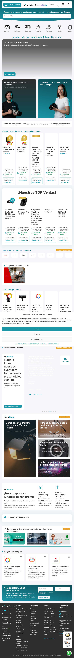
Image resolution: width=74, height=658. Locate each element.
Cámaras (32, 609)
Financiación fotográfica (19, 625)
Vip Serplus (19, 617)
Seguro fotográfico (21, 615)
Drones (32, 620)
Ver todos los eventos (12, 406)
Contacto (4, 619)
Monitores (33, 625)
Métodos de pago (21, 629)
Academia (6, 628)
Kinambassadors (6, 635)
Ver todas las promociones (64, 347)
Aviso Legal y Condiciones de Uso (49, 343)
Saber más (66, 528)
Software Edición (35, 623)
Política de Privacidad (33, 343)
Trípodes (32, 616)
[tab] (42, 411)
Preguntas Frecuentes (22, 609)
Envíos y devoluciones (20, 632)
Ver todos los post (64, 417)
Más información (36, 403)
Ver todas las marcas (50, 639)
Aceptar (37, 329)
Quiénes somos (6, 617)
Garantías (18, 620)
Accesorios (33, 630)
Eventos (4, 640)
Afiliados (18, 622)
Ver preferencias (37, 339)
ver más (9, 74)
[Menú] (71, 633)
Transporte (33, 618)
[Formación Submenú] (9, 633)
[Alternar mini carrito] (68, 4)
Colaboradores (6, 638)
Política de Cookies (20, 343)
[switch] (68, 646)
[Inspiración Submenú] (9, 631)
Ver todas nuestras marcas (64, 250)
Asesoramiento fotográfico (20, 612)
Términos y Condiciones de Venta (22, 644)
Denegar (37, 334)
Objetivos (33, 613)
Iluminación (33, 611)
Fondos (32, 628)
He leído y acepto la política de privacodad (46, 593)
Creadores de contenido (34, 633)
